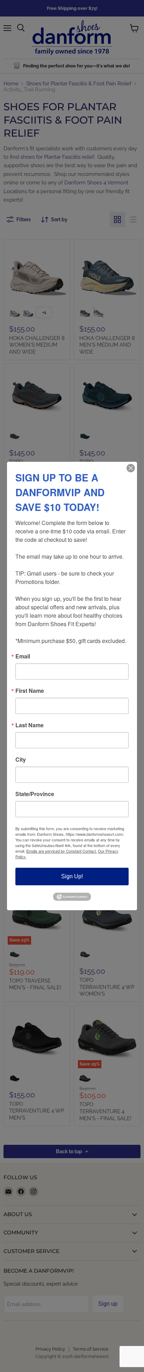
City (20, 759)
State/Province (34, 794)
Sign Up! (72, 876)
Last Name (29, 725)
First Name (29, 691)
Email (22, 656)
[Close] (131, 468)
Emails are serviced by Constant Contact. (61, 851)
